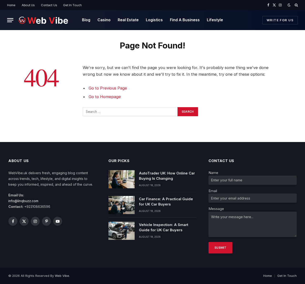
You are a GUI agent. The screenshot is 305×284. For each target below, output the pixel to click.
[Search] (296, 5)
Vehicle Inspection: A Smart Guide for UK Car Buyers (163, 227)
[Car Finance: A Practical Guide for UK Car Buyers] (121, 205)
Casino (104, 19)
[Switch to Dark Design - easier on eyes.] (289, 5)
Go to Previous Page (108, 88)
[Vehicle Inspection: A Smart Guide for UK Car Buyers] (121, 231)
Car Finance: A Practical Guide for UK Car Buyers (166, 201)
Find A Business (185, 19)
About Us (28, 5)
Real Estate (128, 19)
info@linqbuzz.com (23, 201)
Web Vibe (62, 276)
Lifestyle (215, 19)
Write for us (280, 20)
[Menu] (10, 20)
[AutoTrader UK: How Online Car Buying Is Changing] (121, 179)
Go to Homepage (105, 96)
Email (212, 191)
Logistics (154, 19)
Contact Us (49, 5)
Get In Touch (72, 5)
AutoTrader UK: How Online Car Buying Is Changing (167, 175)
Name (213, 172)
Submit (220, 247)
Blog (86, 19)
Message (216, 208)
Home (11, 5)
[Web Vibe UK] (43, 20)
